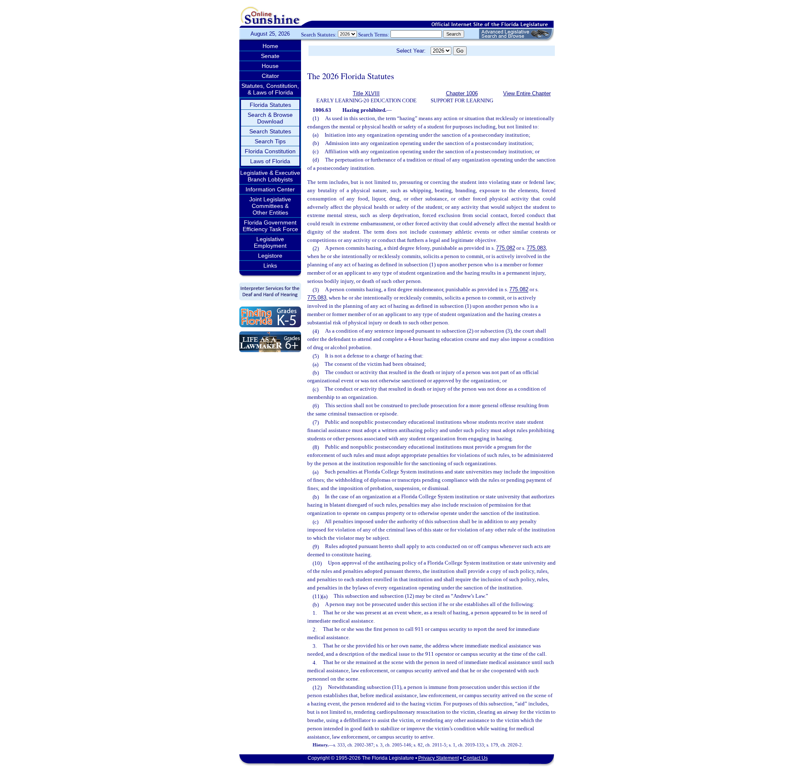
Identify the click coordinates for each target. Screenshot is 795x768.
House (270, 66)
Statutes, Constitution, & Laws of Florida (270, 89)
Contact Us (475, 758)
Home (270, 46)
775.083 (536, 248)
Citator (270, 75)
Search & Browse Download (270, 118)
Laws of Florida (270, 161)
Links (270, 265)
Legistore (270, 255)
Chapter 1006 (462, 93)
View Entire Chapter (527, 93)
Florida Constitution (270, 151)
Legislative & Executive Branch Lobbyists (270, 176)
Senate (270, 56)
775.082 (505, 248)
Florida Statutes (270, 104)
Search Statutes (270, 131)
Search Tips (270, 141)
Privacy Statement (438, 758)
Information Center (270, 189)
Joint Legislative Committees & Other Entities (270, 206)
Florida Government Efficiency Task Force (270, 225)
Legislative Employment (270, 242)
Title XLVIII (366, 93)
